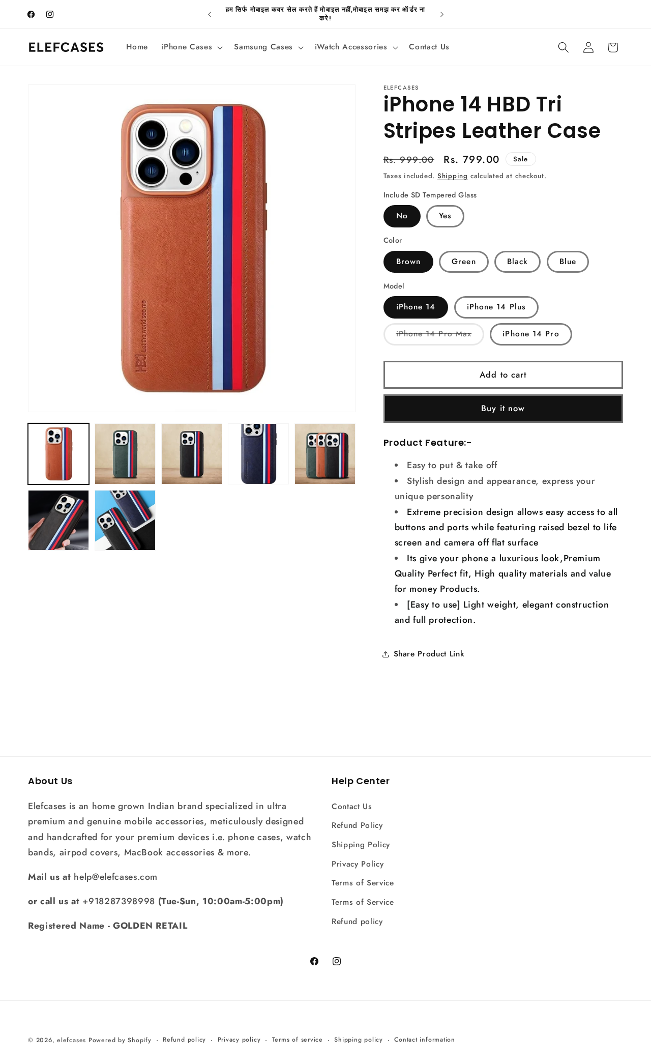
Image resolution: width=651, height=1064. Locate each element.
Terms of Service (363, 882)
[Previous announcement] (209, 14)
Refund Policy (357, 825)
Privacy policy (239, 1039)
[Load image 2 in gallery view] (125, 453)
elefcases (71, 1040)
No (402, 216)
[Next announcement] (442, 14)
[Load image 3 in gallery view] (191, 453)
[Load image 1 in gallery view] (58, 453)
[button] (191, 47)
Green (464, 261)
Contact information (424, 1039)
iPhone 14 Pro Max (440, 337)
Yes (445, 216)
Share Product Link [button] (429, 653)
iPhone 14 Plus (496, 307)
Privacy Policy (357, 864)
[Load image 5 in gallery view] (325, 453)
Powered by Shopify (120, 1040)
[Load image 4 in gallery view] (258, 453)
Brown (408, 261)
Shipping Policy (361, 844)
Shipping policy (358, 1039)
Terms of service (297, 1039)
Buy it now (503, 408)
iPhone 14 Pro (530, 334)
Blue (567, 261)
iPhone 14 (416, 307)
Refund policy (357, 921)
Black (517, 261)
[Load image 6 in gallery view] (58, 520)
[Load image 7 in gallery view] (125, 520)
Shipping (452, 176)
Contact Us (352, 806)
